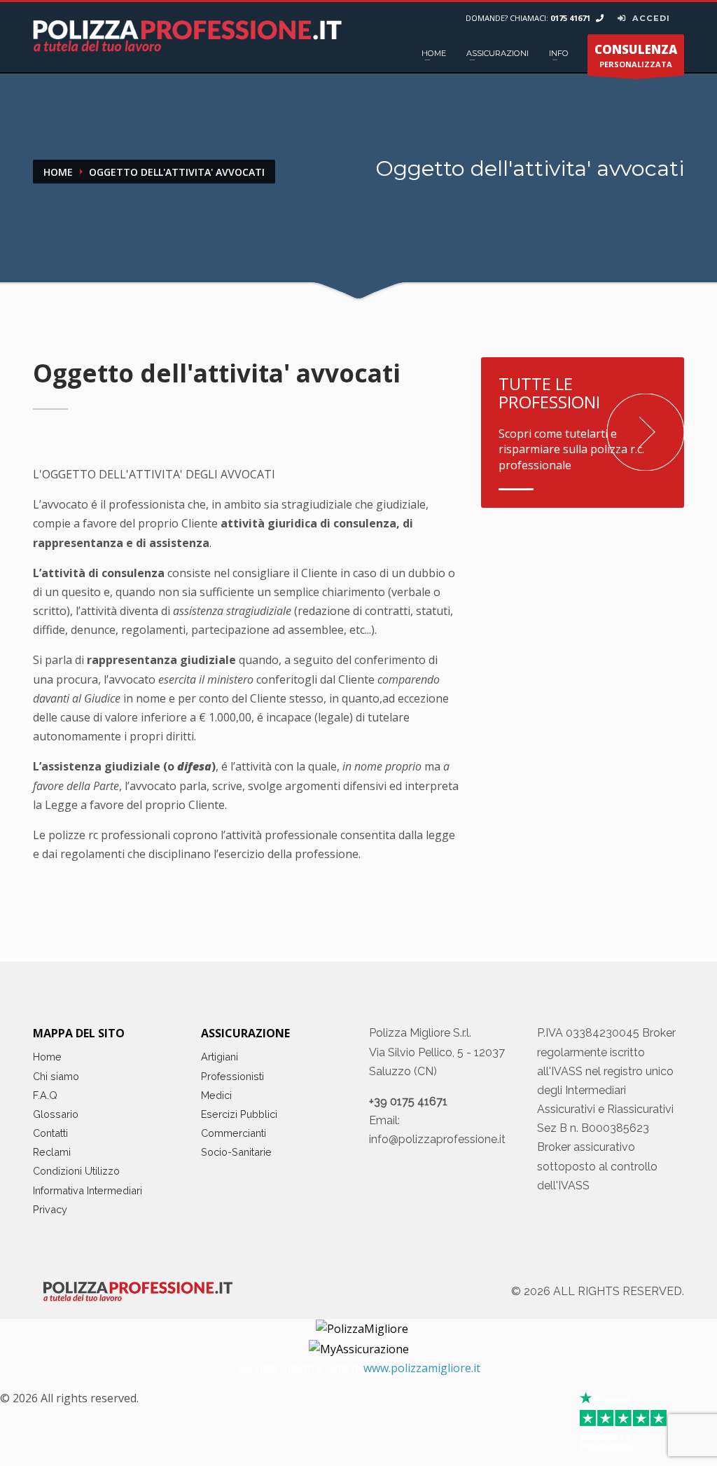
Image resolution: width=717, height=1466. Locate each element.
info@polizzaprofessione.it (437, 1139)
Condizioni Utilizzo (76, 1171)
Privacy (50, 1209)
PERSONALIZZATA (635, 55)
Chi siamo (56, 1076)
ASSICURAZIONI (497, 53)
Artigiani (219, 1057)
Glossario (55, 1114)
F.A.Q (45, 1095)
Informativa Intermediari (87, 1190)
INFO (559, 53)
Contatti (50, 1133)
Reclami (52, 1152)
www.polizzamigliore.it (421, 1368)
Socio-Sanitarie (236, 1152)
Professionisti (232, 1076)
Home (47, 1057)
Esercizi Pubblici (239, 1114)
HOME (434, 53)
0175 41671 (571, 18)
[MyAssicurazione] (359, 1348)
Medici (216, 1095)
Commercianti (233, 1133)
